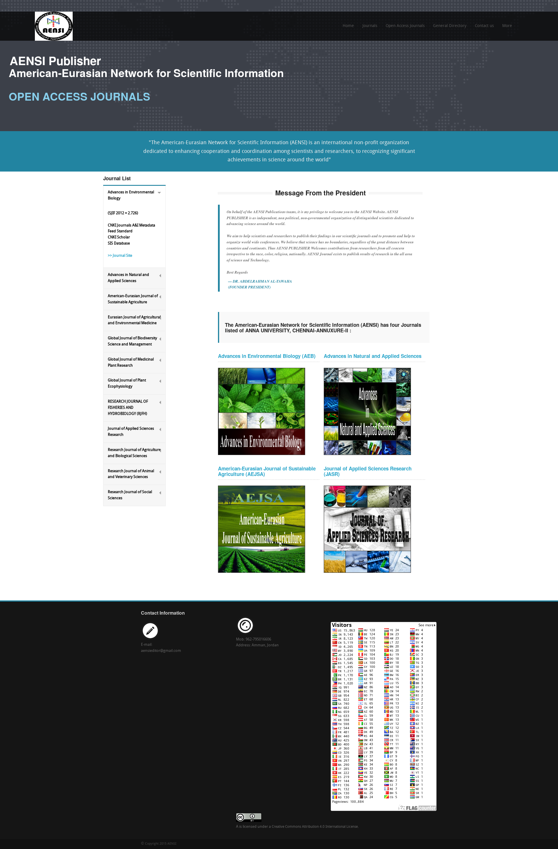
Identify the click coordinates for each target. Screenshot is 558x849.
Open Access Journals (405, 26)
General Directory (449, 26)
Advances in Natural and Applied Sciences (372, 355)
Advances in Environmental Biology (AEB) (267, 355)
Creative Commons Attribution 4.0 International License (315, 827)
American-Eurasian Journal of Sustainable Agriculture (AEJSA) (267, 471)
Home (348, 26)
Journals (369, 26)
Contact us (484, 26)
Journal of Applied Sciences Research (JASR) (368, 471)
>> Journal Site (120, 256)
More (505, 28)
